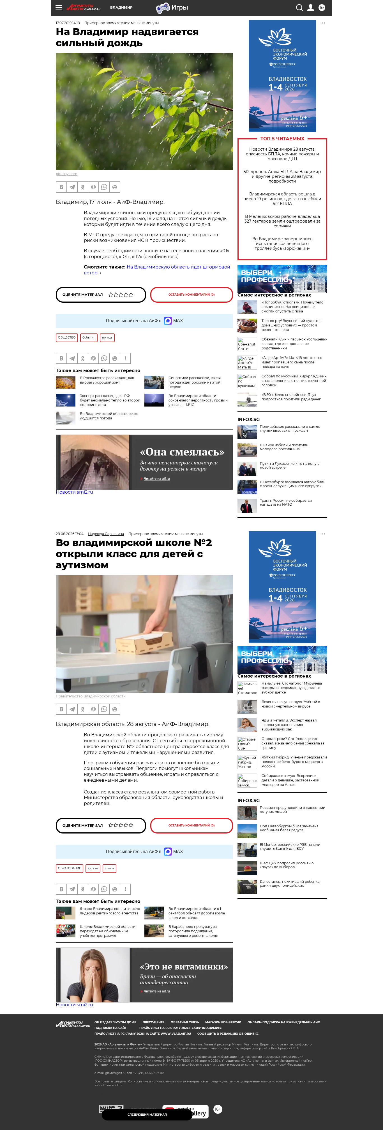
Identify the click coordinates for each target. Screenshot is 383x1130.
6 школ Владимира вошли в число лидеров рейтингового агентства (110, 911)
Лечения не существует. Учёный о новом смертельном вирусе (291, 704)
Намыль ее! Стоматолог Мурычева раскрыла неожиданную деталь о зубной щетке (292, 687)
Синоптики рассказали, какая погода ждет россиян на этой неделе (195, 382)
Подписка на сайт (110, 1028)
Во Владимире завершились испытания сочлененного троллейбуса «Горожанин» (282, 244)
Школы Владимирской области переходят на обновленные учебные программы (107, 931)
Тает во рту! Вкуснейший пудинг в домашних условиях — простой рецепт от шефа (291, 325)
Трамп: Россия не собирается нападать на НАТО (286, 502)
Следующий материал (147, 1115)
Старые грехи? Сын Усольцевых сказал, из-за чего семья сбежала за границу (293, 743)
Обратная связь (185, 1022)
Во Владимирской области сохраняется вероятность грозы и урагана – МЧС (198, 400)
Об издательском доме (115, 1022)
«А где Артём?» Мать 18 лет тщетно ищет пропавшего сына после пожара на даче (292, 362)
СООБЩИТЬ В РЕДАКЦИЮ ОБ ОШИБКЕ (228, 1034)
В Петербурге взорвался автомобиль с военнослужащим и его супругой (292, 484)
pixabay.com (66, 174)
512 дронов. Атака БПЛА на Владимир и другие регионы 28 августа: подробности (282, 176)
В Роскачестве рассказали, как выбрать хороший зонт (107, 380)
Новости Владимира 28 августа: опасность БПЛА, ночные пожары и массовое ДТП (282, 154)
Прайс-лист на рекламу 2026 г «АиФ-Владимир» (180, 1028)
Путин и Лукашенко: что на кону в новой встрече (289, 466)
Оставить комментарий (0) (192, 294)
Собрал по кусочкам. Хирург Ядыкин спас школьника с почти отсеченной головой (294, 380)
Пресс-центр (153, 1022)
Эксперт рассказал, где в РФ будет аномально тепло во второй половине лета (110, 400)
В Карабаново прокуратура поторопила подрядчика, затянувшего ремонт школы (193, 931)
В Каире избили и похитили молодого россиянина (284, 447)
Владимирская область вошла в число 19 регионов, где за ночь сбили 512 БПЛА (282, 199)
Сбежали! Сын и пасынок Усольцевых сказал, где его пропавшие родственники (294, 343)
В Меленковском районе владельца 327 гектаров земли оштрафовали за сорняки (282, 221)
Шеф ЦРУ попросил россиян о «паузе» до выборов (287, 865)
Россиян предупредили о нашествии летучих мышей (292, 810)
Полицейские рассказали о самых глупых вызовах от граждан (290, 429)
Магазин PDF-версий (223, 1022)
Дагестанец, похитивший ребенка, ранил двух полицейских (290, 884)
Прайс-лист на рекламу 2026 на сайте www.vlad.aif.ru (142, 1034)
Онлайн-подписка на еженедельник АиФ (284, 1022)
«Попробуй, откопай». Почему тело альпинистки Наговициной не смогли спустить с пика (293, 306)
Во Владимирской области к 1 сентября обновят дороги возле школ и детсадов (197, 913)
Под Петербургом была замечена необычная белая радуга (289, 828)
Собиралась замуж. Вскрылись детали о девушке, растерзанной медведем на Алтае (290, 780)
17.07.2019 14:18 (68, 23)
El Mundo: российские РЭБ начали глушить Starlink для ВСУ (290, 847)
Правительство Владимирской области (91, 696)
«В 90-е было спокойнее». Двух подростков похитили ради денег (291, 397)
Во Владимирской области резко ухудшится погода (109, 416)
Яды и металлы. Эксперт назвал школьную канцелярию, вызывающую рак (289, 724)
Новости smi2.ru (74, 492)
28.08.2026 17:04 (70, 534)
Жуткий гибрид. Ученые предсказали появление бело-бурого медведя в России (294, 761)
